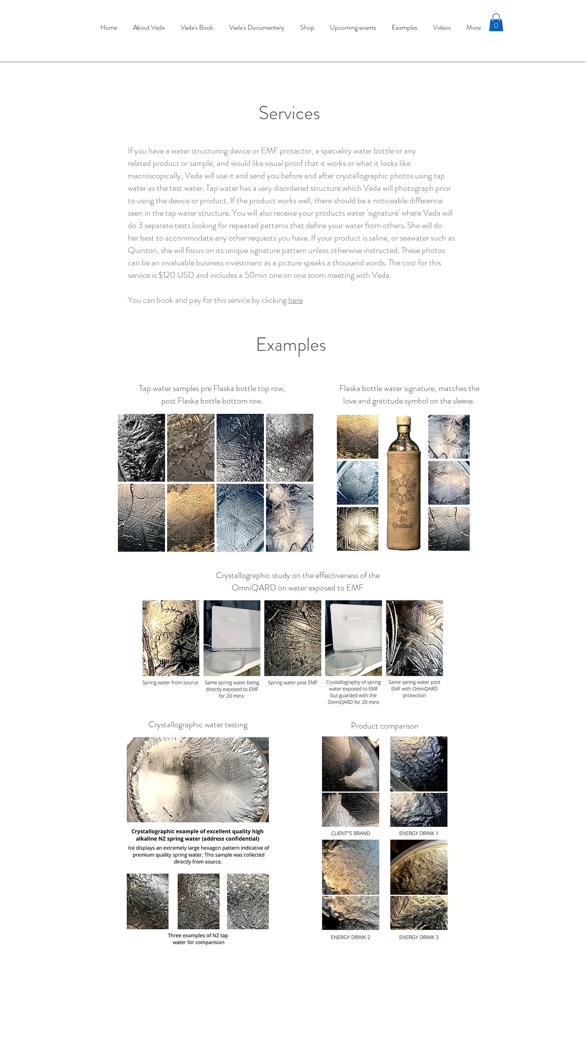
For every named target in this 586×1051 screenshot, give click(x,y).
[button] (496, 22)
